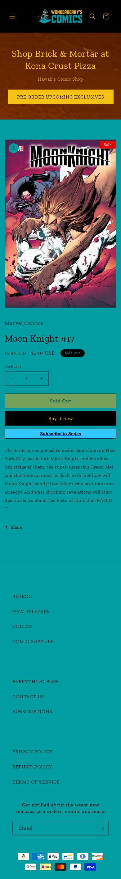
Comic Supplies (33, 641)
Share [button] (17, 527)
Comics (22, 626)
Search (22, 596)
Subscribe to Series (60, 433)
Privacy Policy (32, 752)
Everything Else (35, 681)
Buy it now (60, 418)
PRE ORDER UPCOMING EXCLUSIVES (60, 97)
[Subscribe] (101, 828)
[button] (12, 16)
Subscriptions (32, 711)
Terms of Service (36, 782)
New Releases (31, 611)
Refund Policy (32, 767)
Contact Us (28, 697)
